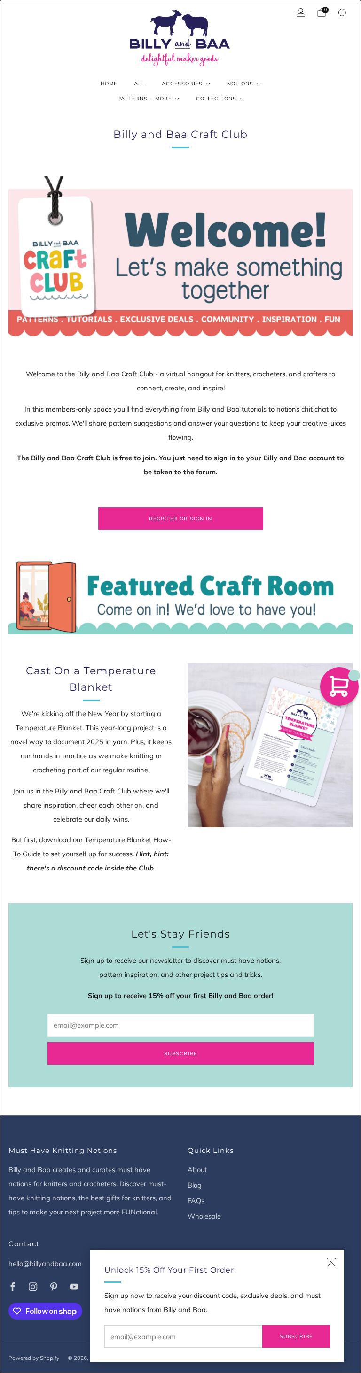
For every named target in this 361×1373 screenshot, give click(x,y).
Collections (216, 98)
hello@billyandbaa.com (45, 1263)
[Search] (342, 12)
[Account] (301, 12)
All (139, 83)
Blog (195, 1185)
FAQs (196, 1200)
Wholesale (204, 1216)
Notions (240, 83)
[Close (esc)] (331, 1262)
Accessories (182, 83)
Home (109, 83)
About (197, 1169)
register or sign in (180, 518)
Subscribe (296, 1336)
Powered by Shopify (33, 1357)
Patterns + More (145, 98)
